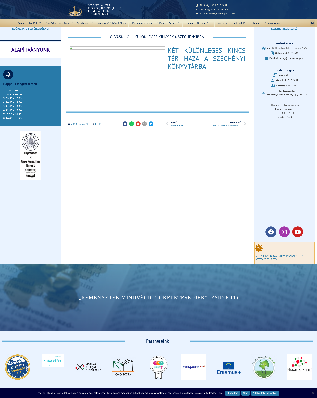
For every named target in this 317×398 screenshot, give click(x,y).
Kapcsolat (222, 23)
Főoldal (20, 23)
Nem (245, 393)
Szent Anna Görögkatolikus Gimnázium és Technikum (105, 9)
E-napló (189, 23)
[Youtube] (297, 231)
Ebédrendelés (239, 23)
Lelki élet (255, 23)
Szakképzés (83, 23)
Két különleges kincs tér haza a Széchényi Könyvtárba (206, 58)
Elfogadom (232, 393)
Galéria (160, 23)
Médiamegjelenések (141, 23)
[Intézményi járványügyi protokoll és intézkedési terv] (259, 248)
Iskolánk (33, 23)
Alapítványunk (272, 23)
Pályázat (172, 23)
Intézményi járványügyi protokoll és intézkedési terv (279, 257)
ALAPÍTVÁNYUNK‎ (30, 49)
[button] (312, 23)
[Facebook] (270, 231)
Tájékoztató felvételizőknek (111, 23)
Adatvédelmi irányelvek (265, 393)
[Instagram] (284, 231)
